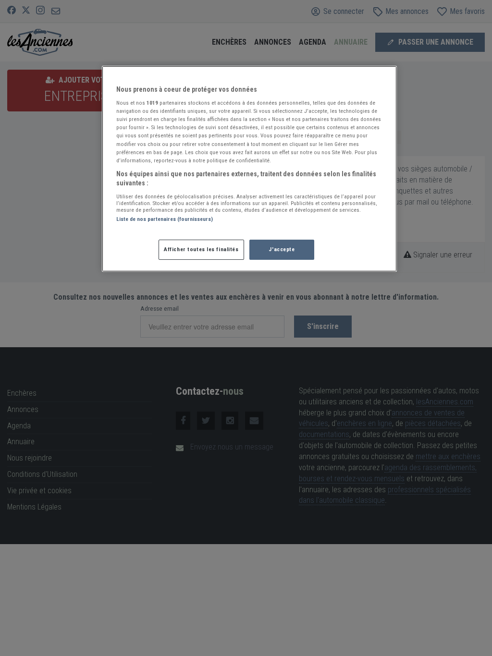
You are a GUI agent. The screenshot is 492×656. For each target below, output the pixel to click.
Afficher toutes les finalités (201, 249)
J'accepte (282, 249)
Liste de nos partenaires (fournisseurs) (164, 219)
